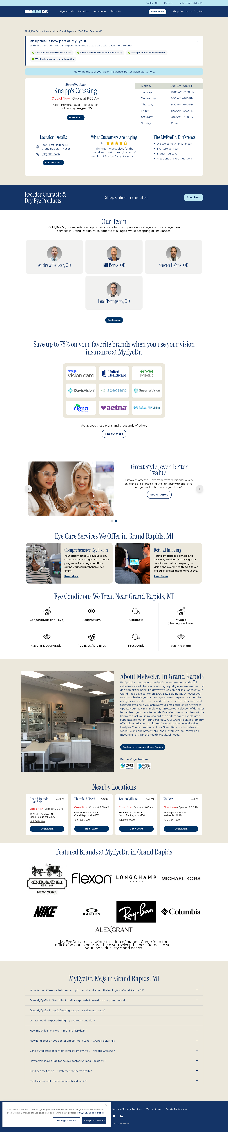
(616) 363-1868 (37, 791)
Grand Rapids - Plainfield (40, 770)
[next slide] (199, 473)
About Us (115, 11)
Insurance (99, 11)
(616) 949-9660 (127, 789)
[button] (114, 960)
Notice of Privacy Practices (126, 1078)
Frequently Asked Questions (174, 158)
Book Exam (157, 11)
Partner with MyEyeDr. (191, 3)
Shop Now (193, 197)
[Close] (106, 1105)
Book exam (75, 117)
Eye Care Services (168, 148)
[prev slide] (28, 473)
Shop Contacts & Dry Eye (187, 11)
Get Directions (53, 162)
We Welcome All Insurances (174, 143)
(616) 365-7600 (82, 789)
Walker (168, 768)
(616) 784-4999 (172, 789)
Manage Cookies (66, 1120)
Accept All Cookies (94, 1120)
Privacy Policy (99, 1078)
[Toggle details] (198, 41)
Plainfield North (85, 768)
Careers (168, 3)
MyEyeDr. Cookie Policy (90, 1113)
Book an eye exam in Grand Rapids (143, 716)
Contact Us (152, 3)
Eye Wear (84, 11)
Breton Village (128, 768)
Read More (71, 545)
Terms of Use (153, 1078)
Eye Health (67, 11)
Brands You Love (167, 153)
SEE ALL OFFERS (159, 481)
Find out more (114, 433)
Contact (83, 1078)
